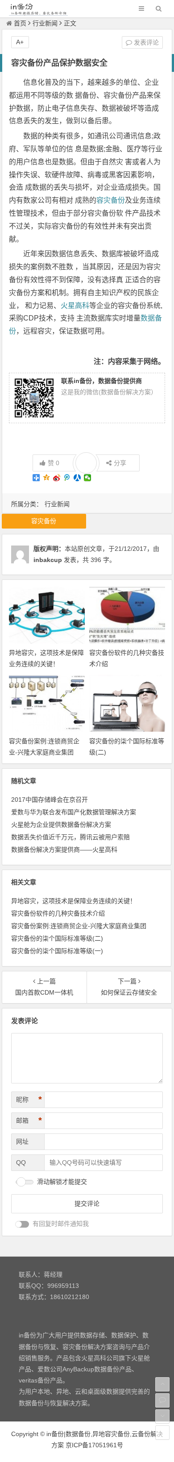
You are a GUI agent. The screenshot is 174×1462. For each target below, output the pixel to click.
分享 (120, 463)
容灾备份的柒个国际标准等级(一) (57, 950)
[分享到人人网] (77, 477)
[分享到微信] (87, 477)
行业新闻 (45, 23)
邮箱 (29, 1120)
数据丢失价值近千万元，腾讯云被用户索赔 (70, 837)
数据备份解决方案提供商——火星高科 (64, 849)
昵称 (29, 1099)
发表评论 (145, 42)
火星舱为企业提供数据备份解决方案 (61, 824)
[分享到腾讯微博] (67, 477)
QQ (21, 1162)
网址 (22, 1141)
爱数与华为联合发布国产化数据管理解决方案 (73, 812)
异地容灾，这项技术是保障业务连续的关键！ (73, 900)
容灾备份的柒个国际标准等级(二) (57, 938)
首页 (20, 23)
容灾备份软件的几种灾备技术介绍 (58, 913)
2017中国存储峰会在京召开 (49, 799)
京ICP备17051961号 (94, 1445)
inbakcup (47, 559)
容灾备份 (110, 200)
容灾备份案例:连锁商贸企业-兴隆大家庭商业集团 (78, 925)
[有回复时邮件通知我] (22, 1224)
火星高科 (75, 305)
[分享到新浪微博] (57, 477)
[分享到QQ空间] (46, 477)
